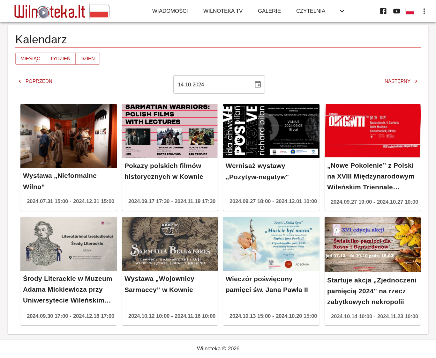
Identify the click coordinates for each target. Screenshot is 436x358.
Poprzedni (40, 81)
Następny (397, 81)
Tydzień (60, 58)
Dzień (87, 58)
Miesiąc (30, 58)
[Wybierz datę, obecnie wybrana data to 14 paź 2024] (258, 84)
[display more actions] (424, 11)
